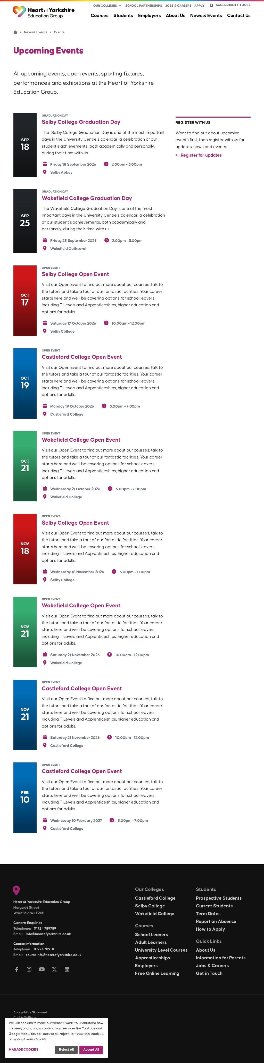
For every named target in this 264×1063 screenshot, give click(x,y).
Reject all (66, 1049)
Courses (99, 15)
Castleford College (155, 898)
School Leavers (151, 934)
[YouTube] (42, 969)
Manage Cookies (23, 1049)
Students (123, 15)
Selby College (150, 906)
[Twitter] (54, 969)
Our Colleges (105, 5)
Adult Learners (151, 942)
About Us (175, 15)
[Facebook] (16, 969)
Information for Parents (221, 958)
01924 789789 (45, 928)
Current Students (214, 906)
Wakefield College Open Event (81, 440)
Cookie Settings (24, 1017)
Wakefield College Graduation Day (87, 198)
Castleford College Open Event (82, 357)
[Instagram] (29, 969)
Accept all (91, 1049)
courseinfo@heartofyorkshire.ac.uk (53, 955)
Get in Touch (209, 973)
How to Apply (210, 929)
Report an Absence (216, 921)
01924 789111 (44, 949)
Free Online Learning (157, 973)
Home (15, 31)
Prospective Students (219, 898)
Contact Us (239, 15)
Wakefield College (154, 914)
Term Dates (208, 914)
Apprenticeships (152, 958)
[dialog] (56, 1038)
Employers (149, 15)
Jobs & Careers (178, 5)
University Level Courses (161, 950)
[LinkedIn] (67, 969)
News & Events (206, 15)
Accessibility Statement (30, 1012)
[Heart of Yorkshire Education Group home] (44, 9)
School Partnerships (143, 5)
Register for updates (201, 155)
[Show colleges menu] (120, 6)
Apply (199, 5)
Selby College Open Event (75, 274)
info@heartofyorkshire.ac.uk (48, 934)
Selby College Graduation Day (81, 122)
